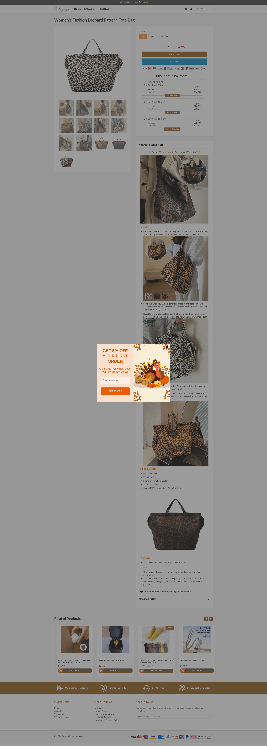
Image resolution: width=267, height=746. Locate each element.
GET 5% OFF (115, 391)
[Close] (167, 347)
